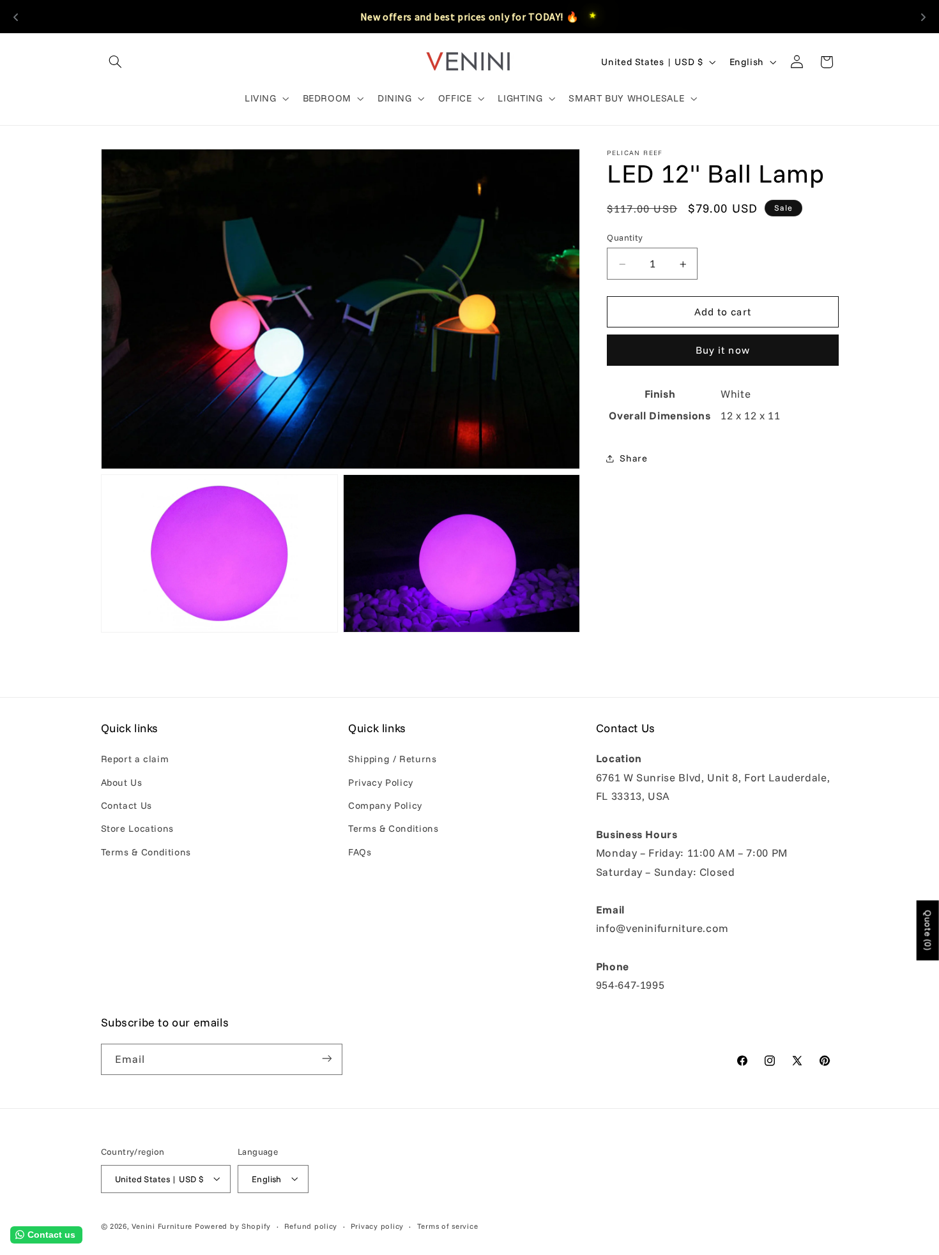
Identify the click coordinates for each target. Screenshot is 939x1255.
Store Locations (137, 829)
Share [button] (633, 458)
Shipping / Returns (392, 759)
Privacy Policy (380, 782)
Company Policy (385, 805)
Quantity (625, 237)
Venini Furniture (163, 1225)
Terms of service (447, 1225)
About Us (121, 782)
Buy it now (723, 350)
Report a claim (135, 759)
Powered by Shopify (233, 1225)
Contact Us (126, 805)
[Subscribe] (326, 1058)
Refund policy (311, 1225)
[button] (115, 62)
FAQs (360, 852)
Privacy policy (377, 1225)
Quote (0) (928, 930)
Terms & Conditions (146, 852)
